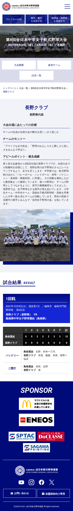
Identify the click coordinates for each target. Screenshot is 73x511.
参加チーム (54, 65)
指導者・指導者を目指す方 (59, 19)
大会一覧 (23, 88)
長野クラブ (11, 342)
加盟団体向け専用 (55, 493)
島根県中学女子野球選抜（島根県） (27, 318)
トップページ (9, 88)
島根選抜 (10, 336)
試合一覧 (36, 75)
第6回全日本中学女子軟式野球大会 (48, 88)
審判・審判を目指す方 (36, 19)
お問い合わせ (21, 493)
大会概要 (19, 65)
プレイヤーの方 (14, 19)
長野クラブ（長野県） (19, 314)
